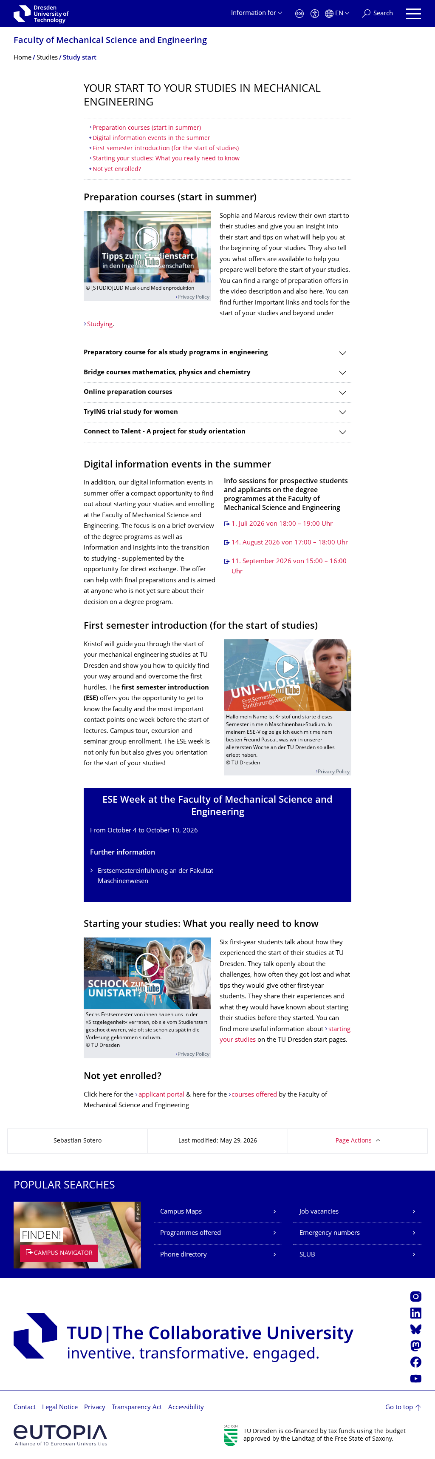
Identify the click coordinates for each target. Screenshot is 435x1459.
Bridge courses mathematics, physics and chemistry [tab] (167, 373)
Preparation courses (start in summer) (147, 128)
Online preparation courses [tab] (128, 392)
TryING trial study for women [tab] (131, 412)
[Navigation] (413, 14)
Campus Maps (181, 1212)
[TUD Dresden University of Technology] (41, 13)
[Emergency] (299, 14)
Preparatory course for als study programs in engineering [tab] (176, 353)
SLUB (307, 1255)
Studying (100, 325)
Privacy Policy (193, 297)
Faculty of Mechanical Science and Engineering (110, 41)
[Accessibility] (314, 14)
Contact (25, 1408)
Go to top (399, 1408)
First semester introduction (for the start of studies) (166, 148)
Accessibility (186, 1408)
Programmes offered (190, 1233)
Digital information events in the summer (151, 138)
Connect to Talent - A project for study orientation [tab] (165, 432)
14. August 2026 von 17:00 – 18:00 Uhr (290, 543)
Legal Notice (60, 1408)
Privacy (94, 1408)
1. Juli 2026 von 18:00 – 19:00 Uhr (282, 524)
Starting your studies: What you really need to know (166, 159)
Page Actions (354, 1141)
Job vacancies (319, 1212)
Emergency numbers (329, 1233)
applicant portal (161, 1095)
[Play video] (147, 247)
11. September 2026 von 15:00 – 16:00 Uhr (289, 567)
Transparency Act (137, 1408)
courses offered (254, 1095)
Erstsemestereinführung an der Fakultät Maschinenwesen (155, 876)
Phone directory (183, 1255)
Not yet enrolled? (117, 169)
